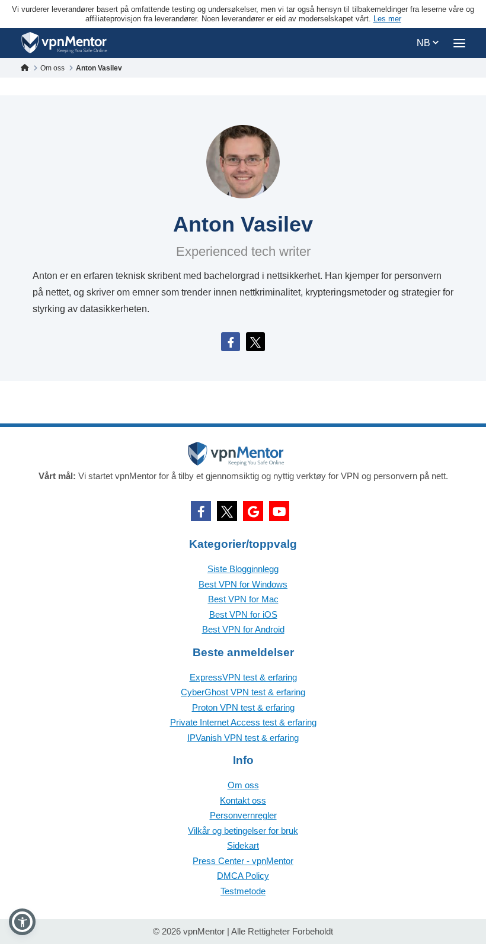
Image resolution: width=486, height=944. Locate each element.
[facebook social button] (201, 511)
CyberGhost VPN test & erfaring (243, 692)
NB (425, 43)
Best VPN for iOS (243, 614)
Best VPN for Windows (243, 584)
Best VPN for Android (243, 629)
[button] (22, 921)
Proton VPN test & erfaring (243, 707)
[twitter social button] (227, 511)
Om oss (243, 785)
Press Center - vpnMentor (243, 861)
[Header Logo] (64, 43)
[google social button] (253, 511)
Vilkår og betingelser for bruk (243, 831)
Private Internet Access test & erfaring (243, 722)
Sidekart (243, 845)
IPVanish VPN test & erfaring (243, 738)
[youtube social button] (279, 511)
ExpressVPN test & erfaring (243, 677)
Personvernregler (243, 815)
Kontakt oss (243, 800)
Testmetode (243, 891)
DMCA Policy (243, 876)
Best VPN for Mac (243, 599)
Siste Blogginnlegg (243, 569)
